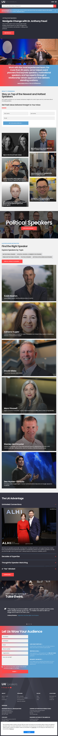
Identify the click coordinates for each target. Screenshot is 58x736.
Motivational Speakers (9, 254)
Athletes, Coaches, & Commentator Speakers (29, 254)
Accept (29, 732)
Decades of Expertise (11, 556)
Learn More (21, 83)
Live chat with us (36, 644)
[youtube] (10, 687)
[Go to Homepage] (9, 2)
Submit (14, 671)
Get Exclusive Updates (15, 123)
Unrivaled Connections (12, 504)
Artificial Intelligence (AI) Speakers (42, 257)
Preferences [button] (11, 728)
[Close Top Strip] (55, 11)
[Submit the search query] (54, 6)
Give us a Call (34, 651)
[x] (4, 687)
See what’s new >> (21, 11)
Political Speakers (26, 257)
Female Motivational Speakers (11, 257)
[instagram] (8, 687)
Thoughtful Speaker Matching (15, 562)
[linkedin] (6, 687)
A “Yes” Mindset (8, 569)
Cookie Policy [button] (33, 727)
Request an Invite (36, 659)
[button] (2, 39)
